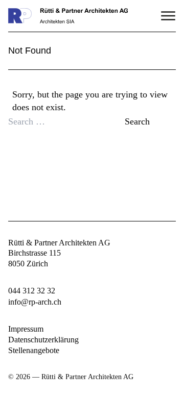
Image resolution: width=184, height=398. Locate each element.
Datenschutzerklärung (43, 339)
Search (137, 121)
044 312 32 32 (31, 290)
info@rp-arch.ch (34, 301)
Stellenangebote (33, 350)
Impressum (25, 329)
